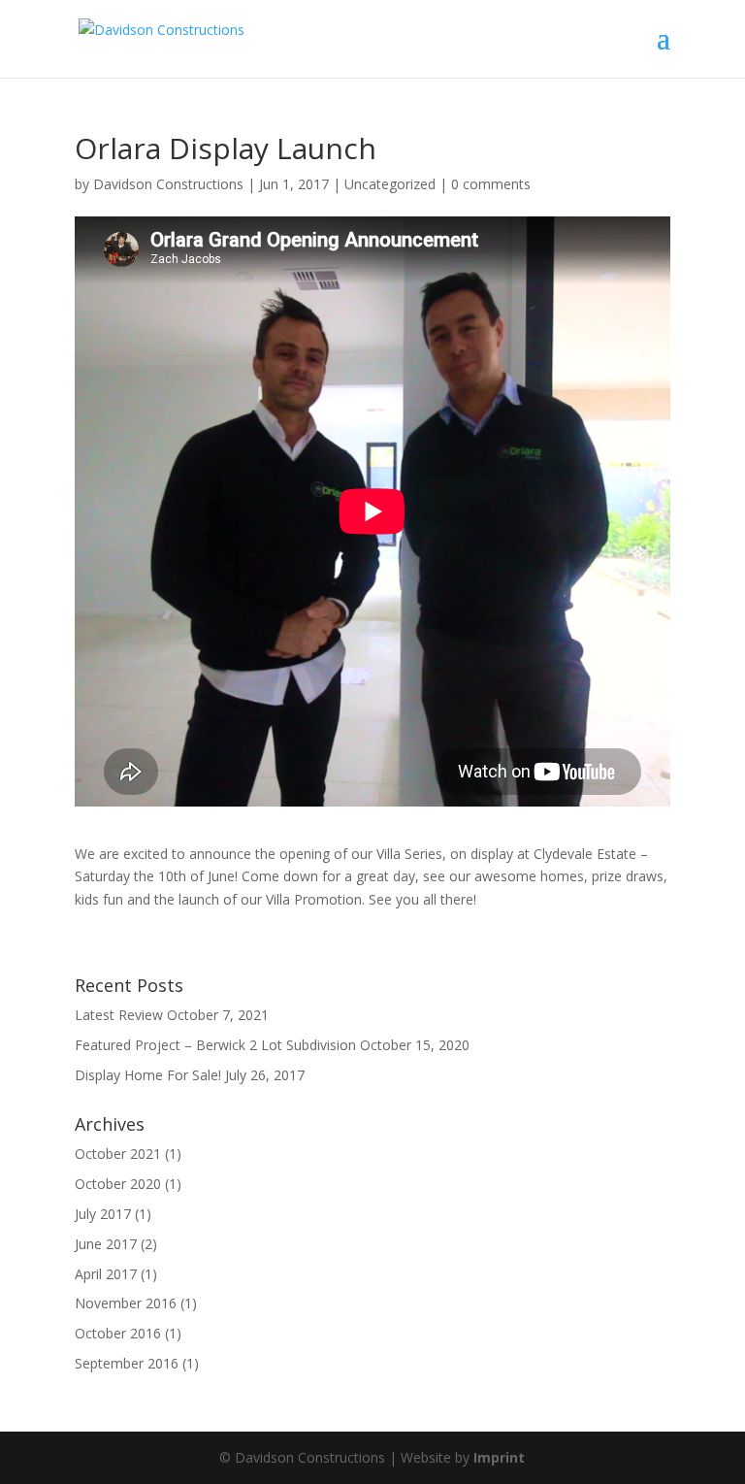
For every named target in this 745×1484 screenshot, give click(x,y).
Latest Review (119, 1015)
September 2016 (126, 1363)
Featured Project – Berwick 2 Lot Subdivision (215, 1045)
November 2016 (126, 1303)
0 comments (491, 184)
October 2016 (118, 1333)
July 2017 (103, 1213)
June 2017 (106, 1244)
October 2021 (118, 1153)
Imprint (499, 1457)
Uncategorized (390, 184)
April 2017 (106, 1274)
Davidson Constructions (168, 184)
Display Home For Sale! (148, 1075)
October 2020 (118, 1183)
